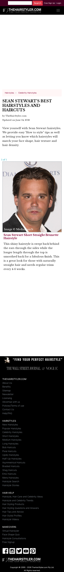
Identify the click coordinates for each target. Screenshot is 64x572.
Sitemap (6, 390)
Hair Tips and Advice (13, 511)
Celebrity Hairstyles (12, 432)
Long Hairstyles (10, 443)
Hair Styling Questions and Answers (20, 508)
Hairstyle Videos (10, 519)
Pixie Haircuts (9, 451)
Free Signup (8, 542)
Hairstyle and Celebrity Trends (17, 500)
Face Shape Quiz (11, 534)
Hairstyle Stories (10, 485)
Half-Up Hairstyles (11, 458)
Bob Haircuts (9, 447)
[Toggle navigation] (58, 10)
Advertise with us (11, 401)
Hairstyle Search (10, 481)
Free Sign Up (49, 3)
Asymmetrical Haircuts (13, 462)
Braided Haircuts (10, 466)
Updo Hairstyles (10, 455)
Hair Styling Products (13, 504)
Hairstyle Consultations (14, 538)
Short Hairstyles (10, 436)
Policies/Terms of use (13, 405)
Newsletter (8, 394)
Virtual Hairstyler (10, 530)
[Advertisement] (32, 53)
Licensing (7, 398)
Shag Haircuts (9, 470)
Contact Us (8, 409)
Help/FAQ (7, 413)
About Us (7, 383)
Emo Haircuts (9, 473)
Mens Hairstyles (10, 477)
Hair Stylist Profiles (12, 515)
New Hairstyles (10, 424)
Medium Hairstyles (11, 439)
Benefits (6, 386)
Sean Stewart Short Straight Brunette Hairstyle (31, 236)
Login (59, 3)
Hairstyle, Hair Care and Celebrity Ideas (22, 496)
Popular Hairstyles (11, 428)
